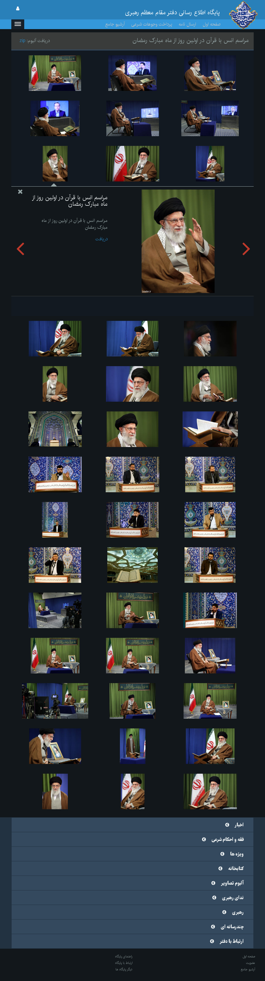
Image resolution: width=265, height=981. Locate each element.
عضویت (250, 962)
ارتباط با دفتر (232, 941)
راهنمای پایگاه (123, 956)
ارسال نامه (187, 24)
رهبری (238, 912)
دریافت (101, 239)
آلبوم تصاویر (232, 883)
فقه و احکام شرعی (228, 839)
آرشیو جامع (115, 24)
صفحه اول (212, 24)
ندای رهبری (233, 897)
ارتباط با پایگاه (123, 962)
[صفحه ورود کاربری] (17, 9)
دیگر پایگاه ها (123, 969)
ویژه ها (237, 854)
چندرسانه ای (232, 927)
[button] (17, 24)
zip (22, 41)
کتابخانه (236, 868)
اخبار (239, 825)
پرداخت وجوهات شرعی (151, 24)
